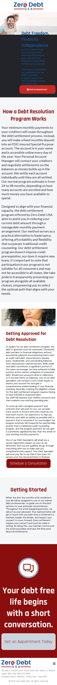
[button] (54, 664)
